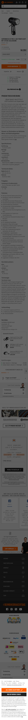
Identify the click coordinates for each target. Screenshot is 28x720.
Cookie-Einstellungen (14, 685)
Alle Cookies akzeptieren (13, 690)
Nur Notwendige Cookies (14, 694)
